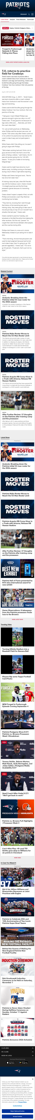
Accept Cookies (17, 1116)
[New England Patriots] (18, 1071)
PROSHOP (23, 14)
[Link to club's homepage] (3, 13)
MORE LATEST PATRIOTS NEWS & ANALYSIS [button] (17, 62)
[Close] (33, 1079)
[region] (17, 1098)
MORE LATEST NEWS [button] (17, 619)
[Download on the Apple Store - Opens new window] (11, 1062)
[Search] (29, 14)
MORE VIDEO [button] (17, 857)
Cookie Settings (17, 1105)
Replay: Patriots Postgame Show (20, 28)
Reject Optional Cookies (17, 1111)
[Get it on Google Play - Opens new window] (23, 1063)
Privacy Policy (22, 1102)
